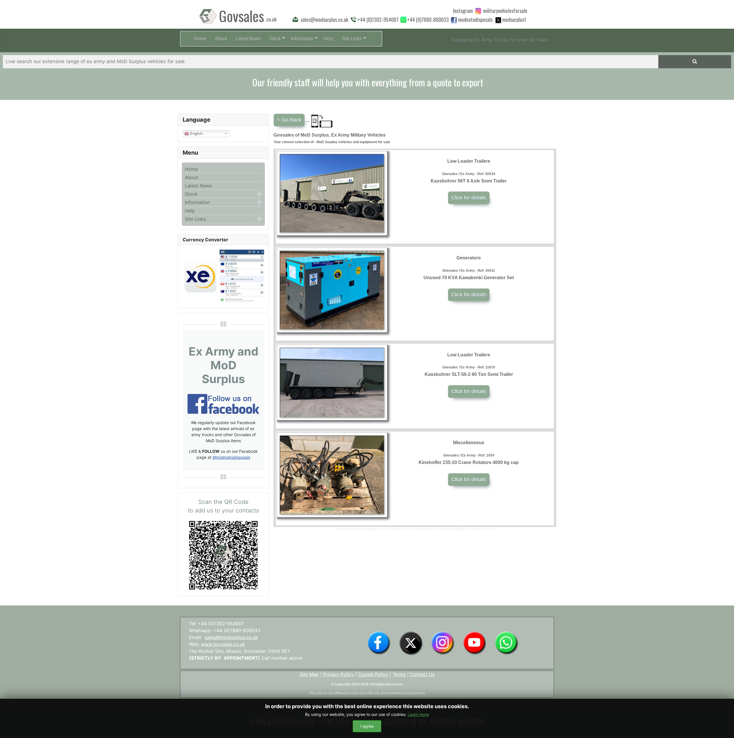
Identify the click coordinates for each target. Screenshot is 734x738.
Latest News (198, 186)
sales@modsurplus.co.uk (231, 637)
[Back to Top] (724, 727)
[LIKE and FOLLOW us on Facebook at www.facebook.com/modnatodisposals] (379, 643)
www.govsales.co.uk (223, 644)
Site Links (195, 219)
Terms (399, 674)
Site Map (309, 674)
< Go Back (289, 120)
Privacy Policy (338, 674)
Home (191, 169)
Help (190, 210)
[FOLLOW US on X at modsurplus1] (514, 19)
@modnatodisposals (231, 457)
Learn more (418, 714)
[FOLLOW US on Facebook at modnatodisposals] (454, 20)
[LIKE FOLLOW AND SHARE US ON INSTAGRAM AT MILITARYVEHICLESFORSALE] (505, 10)
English (195, 133)
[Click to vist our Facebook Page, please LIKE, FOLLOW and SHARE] (223, 403)
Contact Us (422, 674)
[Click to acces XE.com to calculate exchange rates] (223, 276)
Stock (191, 194)
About (191, 177)
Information (197, 202)
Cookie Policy (373, 674)
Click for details (468, 198)
